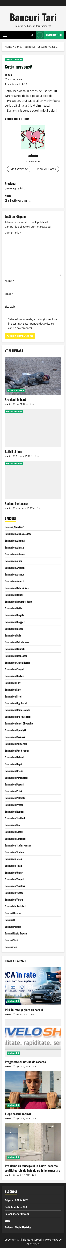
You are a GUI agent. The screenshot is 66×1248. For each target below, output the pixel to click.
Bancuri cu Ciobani (14, 669)
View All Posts (46, 169)
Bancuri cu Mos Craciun (17, 750)
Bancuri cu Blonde (14, 629)
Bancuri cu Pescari (14, 784)
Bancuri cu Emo (13, 689)
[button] (5, 35)
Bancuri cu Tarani (13, 859)
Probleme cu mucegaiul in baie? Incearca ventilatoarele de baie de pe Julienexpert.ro (32, 1168)
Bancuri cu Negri (13, 764)
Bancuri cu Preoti (14, 805)
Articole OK (13, 1001)
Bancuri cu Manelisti (15, 730)
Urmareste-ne (54, 35)
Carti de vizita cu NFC (16, 1207)
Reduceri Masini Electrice (18, 1227)
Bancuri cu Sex (12, 825)
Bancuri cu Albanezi (15, 540)
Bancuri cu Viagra (14, 899)
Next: (18, 198)
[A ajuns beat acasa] (33, 480)
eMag (7, 1220)
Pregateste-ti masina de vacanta (25, 1061)
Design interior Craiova (17, 1214)
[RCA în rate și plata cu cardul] (33, 986)
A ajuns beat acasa (16, 503)
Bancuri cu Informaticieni (18, 717)
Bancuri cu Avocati (14, 581)
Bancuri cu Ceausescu (16, 656)
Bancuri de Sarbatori (15, 906)
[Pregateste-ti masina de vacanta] (33, 1038)
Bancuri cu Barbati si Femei (19, 601)
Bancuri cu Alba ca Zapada (18, 534)
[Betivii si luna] (33, 428)
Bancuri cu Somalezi (15, 839)
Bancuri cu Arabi (13, 561)
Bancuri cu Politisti (15, 798)
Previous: (15, 185)
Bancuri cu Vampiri (14, 879)
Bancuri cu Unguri (14, 872)
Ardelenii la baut (15, 399)
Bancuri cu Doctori (14, 676)
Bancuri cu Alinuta (14, 547)
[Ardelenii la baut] (33, 376)
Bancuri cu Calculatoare (17, 642)
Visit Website (19, 169)
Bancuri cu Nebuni (14, 757)
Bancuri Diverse (13, 913)
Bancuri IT (10, 920)
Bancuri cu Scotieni (15, 818)
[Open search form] (32, 35)
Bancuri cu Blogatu (14, 615)
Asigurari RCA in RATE (16, 1200)
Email (9, 294)
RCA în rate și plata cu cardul (24, 1009)
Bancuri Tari (33, 17)
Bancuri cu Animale (15, 554)
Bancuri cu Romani (14, 811)
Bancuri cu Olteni (14, 771)
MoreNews (51, 1239)
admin (8, 74)
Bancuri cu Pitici (13, 791)
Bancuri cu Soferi (14, 832)
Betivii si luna (13, 451)
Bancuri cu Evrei (13, 696)
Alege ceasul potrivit (18, 1113)
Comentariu (13, 232)
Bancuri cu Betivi (14, 59)
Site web (10, 306)
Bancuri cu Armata (14, 574)
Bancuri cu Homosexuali (17, 710)
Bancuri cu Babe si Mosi (17, 588)
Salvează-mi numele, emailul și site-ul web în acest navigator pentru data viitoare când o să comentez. (33, 324)
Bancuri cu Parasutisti (16, 778)
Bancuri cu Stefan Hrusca (18, 845)
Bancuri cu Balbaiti (14, 595)
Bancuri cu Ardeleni (15, 568)
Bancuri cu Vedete (14, 893)
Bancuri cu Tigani (13, 866)
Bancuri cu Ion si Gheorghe (19, 723)
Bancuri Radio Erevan (16, 933)
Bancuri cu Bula (13, 635)
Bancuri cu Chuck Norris (17, 662)
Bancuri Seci (11, 940)
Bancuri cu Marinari (15, 737)
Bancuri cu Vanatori (15, 886)
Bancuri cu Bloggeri (15, 622)
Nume (9, 281)
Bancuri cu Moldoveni (16, 744)
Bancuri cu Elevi (13, 683)
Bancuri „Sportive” (14, 527)
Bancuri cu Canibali (15, 649)
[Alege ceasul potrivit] (33, 1090)
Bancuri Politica (13, 927)
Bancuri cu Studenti (15, 852)
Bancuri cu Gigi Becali (16, 703)
